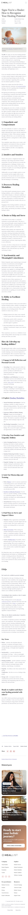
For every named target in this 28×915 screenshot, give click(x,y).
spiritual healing (22, 86)
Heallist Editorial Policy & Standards (9, 759)
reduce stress (11, 382)
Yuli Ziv (10, 48)
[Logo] (6, 2)
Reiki (14, 603)
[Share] (7, 751)
